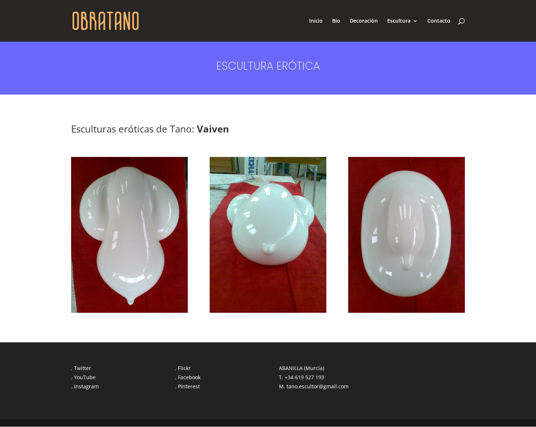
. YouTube (83, 377)
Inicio (316, 21)
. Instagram (85, 386)
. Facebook (188, 377)
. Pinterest (187, 386)
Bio (336, 21)
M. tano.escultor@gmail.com (314, 386)
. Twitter (81, 368)
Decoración (364, 21)
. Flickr (183, 368)
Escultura (399, 21)
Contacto (438, 21)
